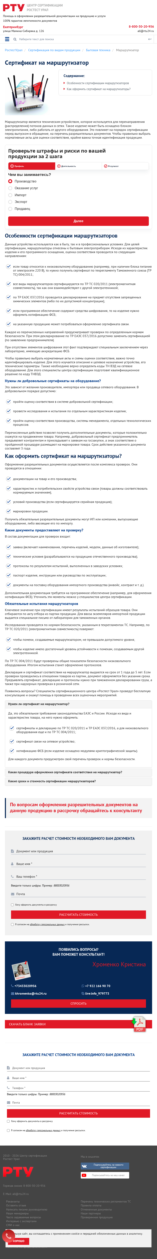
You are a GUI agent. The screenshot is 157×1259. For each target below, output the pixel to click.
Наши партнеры (91, 1213)
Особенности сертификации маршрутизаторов (98, 83)
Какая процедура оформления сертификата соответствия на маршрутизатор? (65, 772)
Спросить (78, 1003)
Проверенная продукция (97, 1217)
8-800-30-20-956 (141, 27)
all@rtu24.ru (146, 31)
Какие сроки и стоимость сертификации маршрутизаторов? (52, 781)
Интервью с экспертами (21, 1221)
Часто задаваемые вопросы (23, 1217)
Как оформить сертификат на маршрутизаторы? (99, 89)
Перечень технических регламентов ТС (106, 1201)
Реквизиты (13, 1201)
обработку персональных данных (47, 924)
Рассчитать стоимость (78, 915)
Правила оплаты (91, 1205)
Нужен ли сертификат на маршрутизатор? (38, 704)
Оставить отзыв (16, 1205)
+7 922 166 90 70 (97, 986)
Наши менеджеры (17, 1213)
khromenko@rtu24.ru (31, 994)
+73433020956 (25, 986)
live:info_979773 (97, 994)
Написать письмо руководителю (26, 1209)
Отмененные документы (96, 1209)
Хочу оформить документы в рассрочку (36, 904)
